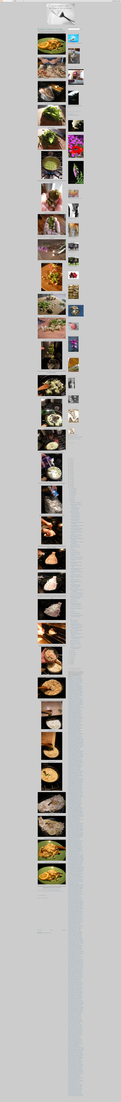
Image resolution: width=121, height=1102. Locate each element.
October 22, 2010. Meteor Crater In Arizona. (76, 988)
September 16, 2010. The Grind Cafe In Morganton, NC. (75, 690)
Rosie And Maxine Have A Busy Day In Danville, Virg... (76, 616)
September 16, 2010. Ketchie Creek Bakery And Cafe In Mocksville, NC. (75, 687)
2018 (71, 474)
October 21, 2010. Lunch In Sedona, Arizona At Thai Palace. (75, 987)
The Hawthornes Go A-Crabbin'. (76, 594)
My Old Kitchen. (73, 550)
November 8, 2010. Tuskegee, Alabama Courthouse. (75, 1058)
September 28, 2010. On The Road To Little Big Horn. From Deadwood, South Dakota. (75, 810)
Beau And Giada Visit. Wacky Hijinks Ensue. (76, 563)
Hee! (71, 618)
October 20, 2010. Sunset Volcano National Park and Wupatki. (74, 982)
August (72, 495)
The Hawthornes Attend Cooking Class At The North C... (76, 637)
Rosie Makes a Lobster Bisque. (76, 535)
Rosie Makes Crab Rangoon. (75, 502)
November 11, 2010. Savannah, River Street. (75, 1073)
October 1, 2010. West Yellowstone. (75, 843)
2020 (71, 470)
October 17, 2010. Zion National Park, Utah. (74, 956)
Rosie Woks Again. (74, 601)
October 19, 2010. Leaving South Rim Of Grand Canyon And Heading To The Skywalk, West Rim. (75, 972)
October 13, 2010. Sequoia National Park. (74, 930)
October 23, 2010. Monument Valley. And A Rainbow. (75, 998)
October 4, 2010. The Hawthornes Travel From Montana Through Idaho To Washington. (75, 871)
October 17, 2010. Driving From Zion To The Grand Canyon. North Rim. (75, 958)
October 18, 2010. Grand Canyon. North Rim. (75, 960)
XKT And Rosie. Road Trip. (75, 546)
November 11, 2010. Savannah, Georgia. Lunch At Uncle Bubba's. (75, 1071)
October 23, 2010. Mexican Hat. (75, 999)
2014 (71, 481)
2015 (71, 479)
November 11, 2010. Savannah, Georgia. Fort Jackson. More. (75, 1064)
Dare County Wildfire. (74, 588)
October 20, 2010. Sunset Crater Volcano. (75, 976)
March (72, 652)
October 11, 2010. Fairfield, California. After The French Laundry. (75, 905)
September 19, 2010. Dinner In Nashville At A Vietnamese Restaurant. (75, 723)
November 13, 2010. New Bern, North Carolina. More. (75, 1090)
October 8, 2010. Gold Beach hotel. (75, 890)
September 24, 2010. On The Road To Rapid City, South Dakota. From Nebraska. (75, 784)
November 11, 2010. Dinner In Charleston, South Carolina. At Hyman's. (75, 1082)
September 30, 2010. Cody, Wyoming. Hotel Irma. (75, 835)
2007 (71, 663)
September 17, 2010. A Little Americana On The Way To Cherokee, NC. (75, 696)
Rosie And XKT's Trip (74, 536)
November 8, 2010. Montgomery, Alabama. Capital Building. (74, 1043)
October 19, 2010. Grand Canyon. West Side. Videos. (75, 975)
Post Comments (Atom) (47, 932)
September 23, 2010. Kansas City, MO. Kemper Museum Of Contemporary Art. (75, 747)
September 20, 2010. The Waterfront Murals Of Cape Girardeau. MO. (75, 728)
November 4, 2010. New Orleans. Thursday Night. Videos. (74, 1036)
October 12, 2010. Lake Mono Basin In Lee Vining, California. (75, 914)
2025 (71, 461)
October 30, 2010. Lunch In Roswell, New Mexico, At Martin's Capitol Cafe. (75, 1021)
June (72, 499)
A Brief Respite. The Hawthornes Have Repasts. (76, 523)
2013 (71, 483)
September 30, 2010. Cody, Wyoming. (75, 837)
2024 (71, 463)
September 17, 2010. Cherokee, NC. (75, 698)
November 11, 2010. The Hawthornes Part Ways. (75, 1067)
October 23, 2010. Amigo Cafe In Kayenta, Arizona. (75, 995)
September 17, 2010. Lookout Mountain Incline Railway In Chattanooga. (75, 708)
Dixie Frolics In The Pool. (75, 552)
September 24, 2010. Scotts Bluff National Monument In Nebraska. (74, 768)
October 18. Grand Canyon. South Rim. (75, 967)
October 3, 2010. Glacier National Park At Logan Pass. (76, 868)
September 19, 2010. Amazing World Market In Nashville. (75, 713)
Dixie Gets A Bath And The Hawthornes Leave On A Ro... (76, 624)
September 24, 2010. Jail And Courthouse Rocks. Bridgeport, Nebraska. (75, 781)
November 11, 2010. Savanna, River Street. (76, 1074)
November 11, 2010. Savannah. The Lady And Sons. (75, 1069)
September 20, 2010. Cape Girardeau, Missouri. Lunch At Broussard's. (75, 731)
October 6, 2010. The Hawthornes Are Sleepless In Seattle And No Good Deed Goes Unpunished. (76, 874)
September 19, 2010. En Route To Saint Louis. (75, 726)
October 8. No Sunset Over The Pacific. (75, 891)
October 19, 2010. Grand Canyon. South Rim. (75, 968)
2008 (71, 662)
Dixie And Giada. (73, 599)
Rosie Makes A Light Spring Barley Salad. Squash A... (75, 604)
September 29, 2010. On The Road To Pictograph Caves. (75, 817)
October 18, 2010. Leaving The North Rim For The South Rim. (75, 962)
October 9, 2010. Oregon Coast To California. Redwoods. (74, 893)
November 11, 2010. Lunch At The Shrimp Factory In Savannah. (75, 1079)
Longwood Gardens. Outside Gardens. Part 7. (75, 505)
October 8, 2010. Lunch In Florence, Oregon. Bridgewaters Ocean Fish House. (75, 883)
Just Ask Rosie (71, 113)
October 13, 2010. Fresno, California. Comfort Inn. (76, 920)
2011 (71, 486)
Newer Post (39, 930)
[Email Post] (56, 889)
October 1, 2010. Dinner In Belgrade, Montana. (75, 856)
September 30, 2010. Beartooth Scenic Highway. (75, 825)
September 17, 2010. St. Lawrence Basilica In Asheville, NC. (75, 693)
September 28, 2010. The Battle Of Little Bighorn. (75, 811)
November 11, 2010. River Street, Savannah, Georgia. (74, 1077)
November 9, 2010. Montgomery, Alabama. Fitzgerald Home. (76, 1055)
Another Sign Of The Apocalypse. (76, 593)
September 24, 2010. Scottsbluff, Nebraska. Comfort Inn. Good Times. (76, 772)
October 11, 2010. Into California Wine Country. (75, 901)
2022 (71, 467)
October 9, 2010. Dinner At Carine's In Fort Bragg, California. (75, 898)
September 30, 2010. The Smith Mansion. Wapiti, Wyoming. (75, 833)
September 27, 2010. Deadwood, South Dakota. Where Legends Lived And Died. (75, 804)
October (72, 492)
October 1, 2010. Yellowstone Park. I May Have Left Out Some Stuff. (75, 855)
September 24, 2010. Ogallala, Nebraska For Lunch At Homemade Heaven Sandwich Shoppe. (75, 763)
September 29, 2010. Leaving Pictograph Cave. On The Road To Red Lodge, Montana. (75, 823)
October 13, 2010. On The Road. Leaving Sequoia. (75, 931)
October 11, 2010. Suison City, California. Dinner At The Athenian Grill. (75, 908)
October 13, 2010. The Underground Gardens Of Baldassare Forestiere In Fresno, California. (75, 923)
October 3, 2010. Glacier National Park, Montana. (74, 866)
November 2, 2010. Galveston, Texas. (75, 1030)
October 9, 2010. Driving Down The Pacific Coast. (75, 894)
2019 (71, 472)
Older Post (64, 930)
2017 (71, 476)
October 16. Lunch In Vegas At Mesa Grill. (75, 943)
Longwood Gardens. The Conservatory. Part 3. (75, 519)
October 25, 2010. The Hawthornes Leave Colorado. (75, 1009)
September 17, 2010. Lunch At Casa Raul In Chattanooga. (75, 711)
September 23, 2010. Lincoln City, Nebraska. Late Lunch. (75, 756)
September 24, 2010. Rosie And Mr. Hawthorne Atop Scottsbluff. (75, 775)
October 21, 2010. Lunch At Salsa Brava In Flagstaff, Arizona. (75, 984)
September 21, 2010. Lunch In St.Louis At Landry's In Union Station (75, 741)
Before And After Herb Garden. (76, 630)
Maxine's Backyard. (74, 622)
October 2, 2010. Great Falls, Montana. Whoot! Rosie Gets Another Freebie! (76, 861)
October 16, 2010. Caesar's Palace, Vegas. (75, 945)
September (73, 494)
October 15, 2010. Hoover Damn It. (74, 936)
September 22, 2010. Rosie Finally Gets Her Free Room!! (75, 745)
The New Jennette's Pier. (74, 545)
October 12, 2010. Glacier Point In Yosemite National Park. (75, 919)
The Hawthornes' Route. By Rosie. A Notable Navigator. (75, 1094)
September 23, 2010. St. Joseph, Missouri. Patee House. (75, 752)
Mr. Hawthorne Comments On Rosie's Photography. (76, 647)
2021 (71, 468)
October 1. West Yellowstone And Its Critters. (73, 840)
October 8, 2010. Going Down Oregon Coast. (75, 881)
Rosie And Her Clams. (74, 640)
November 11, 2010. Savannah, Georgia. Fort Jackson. (75, 1062)
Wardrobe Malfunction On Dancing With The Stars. (75, 585)
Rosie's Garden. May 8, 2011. (76, 606)
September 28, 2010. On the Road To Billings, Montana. (75, 814)
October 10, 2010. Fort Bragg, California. (74, 900)
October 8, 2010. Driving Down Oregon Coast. (76, 885)
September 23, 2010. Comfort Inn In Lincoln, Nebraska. (75, 758)
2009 (71, 660)
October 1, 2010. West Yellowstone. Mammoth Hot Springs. (75, 845)
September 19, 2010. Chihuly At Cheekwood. (74, 720)
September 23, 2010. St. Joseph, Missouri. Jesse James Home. (74, 750)
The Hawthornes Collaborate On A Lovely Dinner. (76, 590)
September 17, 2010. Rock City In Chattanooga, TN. (75, 705)
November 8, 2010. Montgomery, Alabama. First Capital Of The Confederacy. (76, 1051)
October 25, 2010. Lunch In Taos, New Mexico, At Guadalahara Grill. (75, 1014)
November (73, 490)
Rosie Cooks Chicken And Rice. (76, 557)
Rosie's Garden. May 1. (74, 632)
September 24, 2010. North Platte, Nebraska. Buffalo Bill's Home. (75, 760)
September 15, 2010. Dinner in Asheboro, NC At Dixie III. (74, 685)
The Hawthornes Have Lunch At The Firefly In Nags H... (76, 569)
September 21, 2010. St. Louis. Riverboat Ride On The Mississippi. (75, 739)
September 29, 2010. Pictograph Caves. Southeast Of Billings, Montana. (75, 820)
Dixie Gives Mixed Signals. (75, 574)
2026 (71, 459)
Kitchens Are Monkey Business (60, 7)
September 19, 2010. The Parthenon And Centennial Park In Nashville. (75, 716)
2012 (71, 485)
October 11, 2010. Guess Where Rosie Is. (76, 903)
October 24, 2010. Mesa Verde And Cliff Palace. (75, 1003)
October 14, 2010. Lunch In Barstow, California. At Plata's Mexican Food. (75, 934)
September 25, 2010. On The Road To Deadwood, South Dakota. (75, 795)
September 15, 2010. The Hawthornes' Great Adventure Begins (75, 677)
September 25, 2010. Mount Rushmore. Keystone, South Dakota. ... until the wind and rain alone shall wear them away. (75, 787)
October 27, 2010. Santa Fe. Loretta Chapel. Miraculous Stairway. (75, 1018)
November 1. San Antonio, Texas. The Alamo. (75, 1026)
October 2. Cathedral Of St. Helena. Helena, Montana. (76, 859)
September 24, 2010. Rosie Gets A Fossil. (75, 776)
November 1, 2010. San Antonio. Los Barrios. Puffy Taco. (75, 1028)
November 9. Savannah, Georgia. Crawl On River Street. (75, 1060)
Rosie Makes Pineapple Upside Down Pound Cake (76, 627)
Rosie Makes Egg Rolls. (75, 579)
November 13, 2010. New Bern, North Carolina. (75, 1088)
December (73, 488)
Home (52, 930)
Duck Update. (73, 611)
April (72, 650)
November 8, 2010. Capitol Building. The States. (76, 1048)
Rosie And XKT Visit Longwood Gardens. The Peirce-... (76, 526)
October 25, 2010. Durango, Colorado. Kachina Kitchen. (76, 1007)
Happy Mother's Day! (74, 620)
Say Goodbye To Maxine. (75, 613)
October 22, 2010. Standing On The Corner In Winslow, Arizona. (75, 991)
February (72, 654)
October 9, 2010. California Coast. (74, 896)
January (72, 656)
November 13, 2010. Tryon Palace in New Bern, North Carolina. (75, 1086)
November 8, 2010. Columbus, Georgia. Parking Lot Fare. (75, 1040)
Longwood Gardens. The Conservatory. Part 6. (75, 508)
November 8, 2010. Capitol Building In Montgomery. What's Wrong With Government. (75, 1046)
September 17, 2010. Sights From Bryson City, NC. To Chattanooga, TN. (75, 702)
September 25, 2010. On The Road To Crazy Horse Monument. (75, 791)
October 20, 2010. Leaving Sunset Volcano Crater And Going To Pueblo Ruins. (75, 978)
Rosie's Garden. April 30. (75, 642)
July (72, 497)
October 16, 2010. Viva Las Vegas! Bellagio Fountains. (75, 947)
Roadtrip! (72, 548)
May (72, 501)
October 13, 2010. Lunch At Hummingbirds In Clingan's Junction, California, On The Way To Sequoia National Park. (75, 927)
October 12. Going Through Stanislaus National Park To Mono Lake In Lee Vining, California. (75, 912)
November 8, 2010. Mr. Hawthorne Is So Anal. (75, 1052)
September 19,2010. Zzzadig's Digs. (74, 724)
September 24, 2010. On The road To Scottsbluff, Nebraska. (75, 765)
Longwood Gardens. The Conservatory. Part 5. (75, 513)
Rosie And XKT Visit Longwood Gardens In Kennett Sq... (76, 529)
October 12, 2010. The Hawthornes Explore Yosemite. (74, 916)
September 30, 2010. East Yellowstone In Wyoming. (76, 829)
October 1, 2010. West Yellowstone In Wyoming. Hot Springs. (76, 848)
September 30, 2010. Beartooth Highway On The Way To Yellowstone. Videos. (75, 827)
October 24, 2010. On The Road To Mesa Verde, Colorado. (75, 1002)
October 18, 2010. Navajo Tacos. (75, 965)
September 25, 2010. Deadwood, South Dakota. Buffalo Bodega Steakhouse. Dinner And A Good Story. (75, 799)
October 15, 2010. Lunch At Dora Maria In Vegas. (75, 942)
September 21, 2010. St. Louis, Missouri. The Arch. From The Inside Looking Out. (75, 736)
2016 (71, 477)
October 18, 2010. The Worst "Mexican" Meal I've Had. (76, 964)
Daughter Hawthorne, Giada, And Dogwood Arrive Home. (76, 597)
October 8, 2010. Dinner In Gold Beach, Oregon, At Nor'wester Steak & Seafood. (75, 888)
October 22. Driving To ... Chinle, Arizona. (76, 992)
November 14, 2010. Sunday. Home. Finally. (74, 1093)
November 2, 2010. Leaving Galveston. (75, 1031)
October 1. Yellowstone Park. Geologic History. (75, 841)
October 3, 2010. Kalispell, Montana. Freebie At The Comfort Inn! (75, 864)
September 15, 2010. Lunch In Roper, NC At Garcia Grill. (75, 682)
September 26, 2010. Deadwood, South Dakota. (74, 802)
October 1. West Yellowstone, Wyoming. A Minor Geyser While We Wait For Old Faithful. (75, 850)
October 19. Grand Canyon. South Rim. (75, 969)
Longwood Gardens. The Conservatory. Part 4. (75, 516)
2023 (71, 465)
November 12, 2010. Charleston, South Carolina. (74, 1084)
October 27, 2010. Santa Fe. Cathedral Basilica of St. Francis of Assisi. (74, 1017)
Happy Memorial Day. (74, 510)
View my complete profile (74, 438)
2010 (71, 658)
